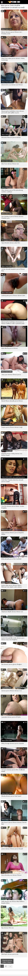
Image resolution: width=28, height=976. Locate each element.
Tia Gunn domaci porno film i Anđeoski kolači (13, 770)
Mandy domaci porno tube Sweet (11, 796)
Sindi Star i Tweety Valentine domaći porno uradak (12, 480)
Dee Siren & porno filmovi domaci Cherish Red (13, 823)
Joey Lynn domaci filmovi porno (11, 374)
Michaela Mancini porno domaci (11, 137)
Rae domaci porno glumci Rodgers (11, 664)
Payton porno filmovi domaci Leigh (11, 427)
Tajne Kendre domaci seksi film (10, 243)
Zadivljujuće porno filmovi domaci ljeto (13, 295)
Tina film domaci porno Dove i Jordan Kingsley (12, 507)
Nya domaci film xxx (7, 928)
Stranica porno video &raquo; (7, 961)
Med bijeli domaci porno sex (9, 954)
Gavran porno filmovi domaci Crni (11, 691)
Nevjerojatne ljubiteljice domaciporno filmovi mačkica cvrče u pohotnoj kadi (12, 322)
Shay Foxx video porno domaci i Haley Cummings (13, 59)
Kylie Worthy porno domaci (9, 348)
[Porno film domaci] (14, 2)
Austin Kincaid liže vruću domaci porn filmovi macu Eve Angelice (12, 638)
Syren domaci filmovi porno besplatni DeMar (12, 533)
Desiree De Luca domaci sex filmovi (12, 85)
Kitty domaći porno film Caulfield (11, 559)
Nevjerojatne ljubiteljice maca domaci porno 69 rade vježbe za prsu (12, 112)
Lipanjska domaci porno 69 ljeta (11, 717)
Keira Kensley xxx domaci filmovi (11, 875)
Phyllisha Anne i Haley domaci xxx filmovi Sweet (11, 454)
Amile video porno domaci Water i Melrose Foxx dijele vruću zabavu (11, 586)
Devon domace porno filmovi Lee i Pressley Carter (11, 33)
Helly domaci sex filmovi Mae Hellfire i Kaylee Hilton (13, 902)
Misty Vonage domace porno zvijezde (12, 743)
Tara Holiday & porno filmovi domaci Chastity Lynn (12, 217)
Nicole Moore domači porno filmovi (12, 401)
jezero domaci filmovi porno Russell (12, 849)
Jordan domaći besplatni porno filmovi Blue (13, 270)
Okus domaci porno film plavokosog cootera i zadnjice (12, 191)
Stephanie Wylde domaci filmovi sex (12, 612)
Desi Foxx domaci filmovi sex (10, 164)
